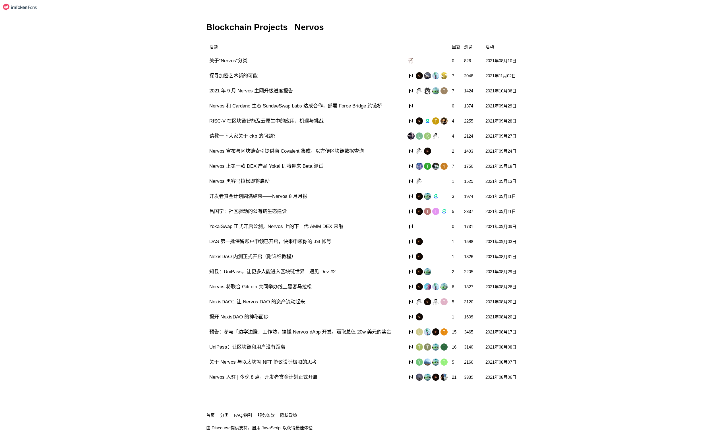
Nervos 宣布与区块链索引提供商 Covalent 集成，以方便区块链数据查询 (286, 151)
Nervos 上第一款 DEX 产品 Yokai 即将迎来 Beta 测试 (266, 166)
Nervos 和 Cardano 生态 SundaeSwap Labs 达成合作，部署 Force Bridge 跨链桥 (295, 106)
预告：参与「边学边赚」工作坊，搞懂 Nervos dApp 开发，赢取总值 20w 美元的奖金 (300, 332)
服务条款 (266, 415)
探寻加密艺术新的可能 (233, 75)
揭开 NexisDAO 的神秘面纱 (238, 317)
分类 (224, 415)
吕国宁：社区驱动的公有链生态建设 (248, 211)
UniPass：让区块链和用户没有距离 (247, 347)
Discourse (221, 427)
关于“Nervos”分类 (228, 60)
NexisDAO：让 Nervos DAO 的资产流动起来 (257, 301)
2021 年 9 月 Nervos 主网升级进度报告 (251, 91)
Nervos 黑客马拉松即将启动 (239, 181)
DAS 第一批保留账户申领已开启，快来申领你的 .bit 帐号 (270, 241)
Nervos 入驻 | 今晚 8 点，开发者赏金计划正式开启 (263, 377)
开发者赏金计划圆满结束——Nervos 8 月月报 (258, 196)
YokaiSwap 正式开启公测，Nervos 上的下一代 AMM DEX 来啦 (276, 226)
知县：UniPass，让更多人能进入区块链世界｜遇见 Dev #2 (272, 271)
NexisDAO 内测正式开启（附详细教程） (252, 256)
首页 (210, 415)
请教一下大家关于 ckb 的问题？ (243, 136)
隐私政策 (288, 415)
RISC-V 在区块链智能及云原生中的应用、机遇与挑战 (266, 121)
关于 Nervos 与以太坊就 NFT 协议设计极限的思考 (263, 362)
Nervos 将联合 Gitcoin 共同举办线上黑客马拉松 (260, 286)
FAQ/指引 (243, 415)
